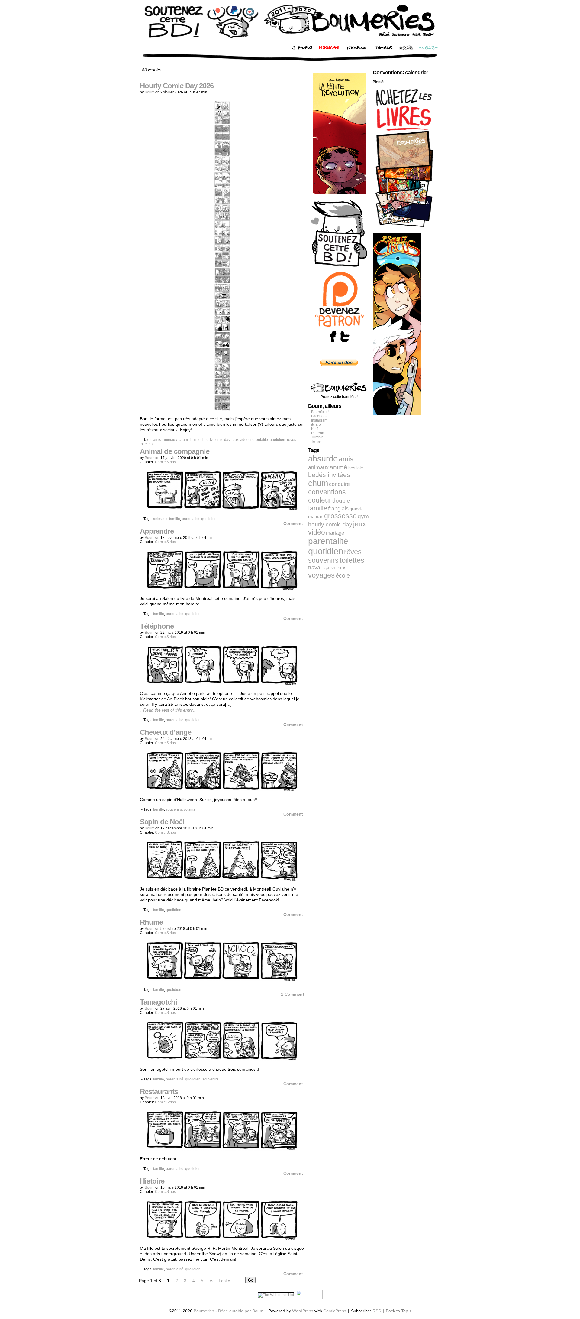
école (343, 575)
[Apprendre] (222, 588)
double (341, 500)
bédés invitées (329, 474)
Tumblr (317, 437)
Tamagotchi (158, 1002)
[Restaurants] (222, 1149)
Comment (293, 523)
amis (157, 440)
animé (338, 467)
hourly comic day (216, 440)
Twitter (316, 441)
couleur (319, 500)
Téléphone (157, 626)
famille (195, 440)
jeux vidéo (240, 440)
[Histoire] (222, 1238)
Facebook (319, 416)
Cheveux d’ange (165, 732)
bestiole (355, 467)
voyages (321, 575)
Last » (224, 1280)
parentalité (259, 440)
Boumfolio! (320, 412)
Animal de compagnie (174, 451)
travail (315, 568)
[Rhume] (222, 979)
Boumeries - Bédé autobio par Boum (228, 1310)
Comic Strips (165, 462)
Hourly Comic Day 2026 (177, 86)
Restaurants (159, 1091)
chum (183, 440)
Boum (149, 92)
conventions (327, 492)
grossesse (340, 516)
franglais (338, 508)
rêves (291, 440)
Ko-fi (315, 429)
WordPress (302, 1310)
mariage (335, 533)
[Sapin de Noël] (222, 879)
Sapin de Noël (162, 822)
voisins (189, 809)
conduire (339, 484)
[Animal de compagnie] (222, 508)
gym (363, 516)
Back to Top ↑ (398, 1310)
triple (327, 568)
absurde (323, 458)
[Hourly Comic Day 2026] (222, 409)
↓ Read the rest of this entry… (168, 710)
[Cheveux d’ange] (222, 789)
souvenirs (174, 809)
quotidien (277, 440)
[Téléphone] (222, 683)
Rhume (151, 922)
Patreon (317, 433)
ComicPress (334, 1310)
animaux (170, 440)
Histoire (152, 1181)
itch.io (316, 424)
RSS (376, 1310)
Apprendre (157, 531)
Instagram (319, 420)
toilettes (146, 444)
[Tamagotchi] (222, 1059)
